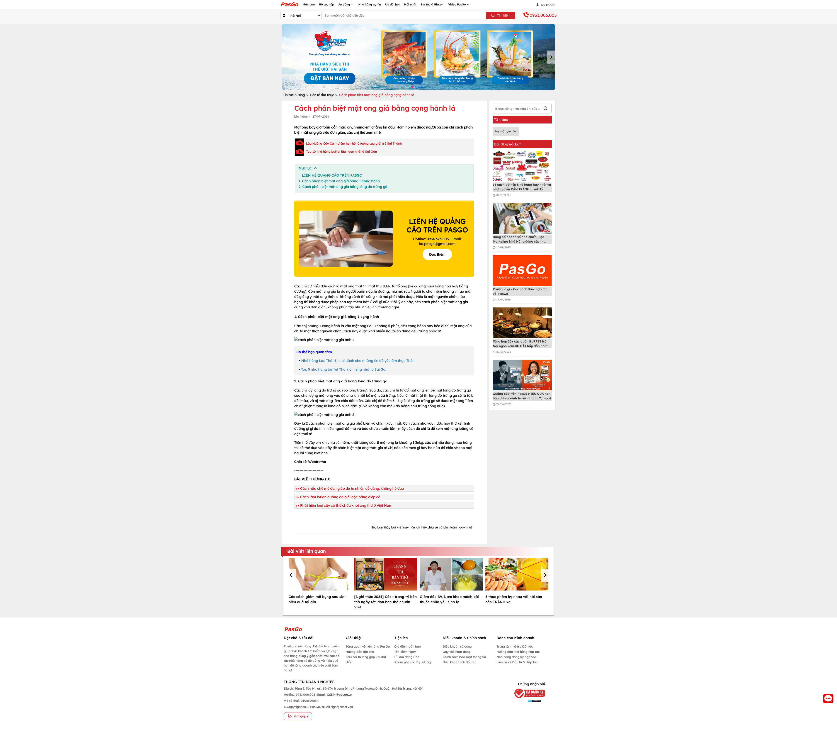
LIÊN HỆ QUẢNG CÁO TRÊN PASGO (332, 175)
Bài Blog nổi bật (507, 144)
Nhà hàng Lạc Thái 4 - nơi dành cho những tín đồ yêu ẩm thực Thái (357, 360)
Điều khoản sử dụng (457, 646)
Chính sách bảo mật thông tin (464, 657)
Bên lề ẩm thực (322, 95)
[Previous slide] (286, 57)
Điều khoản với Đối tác (459, 662)
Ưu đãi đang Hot (406, 657)
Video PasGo (457, 4)
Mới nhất (410, 4)
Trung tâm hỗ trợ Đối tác (515, 646)
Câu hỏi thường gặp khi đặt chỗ (366, 659)
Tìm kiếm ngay (405, 652)
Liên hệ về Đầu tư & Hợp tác (517, 662)
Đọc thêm (437, 254)
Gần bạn (309, 4)
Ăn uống (344, 4)
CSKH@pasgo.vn (339, 695)
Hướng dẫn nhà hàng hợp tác (518, 652)
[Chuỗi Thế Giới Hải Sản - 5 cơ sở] (418, 57)
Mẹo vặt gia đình (506, 131)
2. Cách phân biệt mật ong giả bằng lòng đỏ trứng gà (343, 186)
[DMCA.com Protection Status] (526, 700)
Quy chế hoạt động (457, 652)
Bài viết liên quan (306, 551)
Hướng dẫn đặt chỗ (360, 652)
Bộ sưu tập (326, 4)
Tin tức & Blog (431, 4)
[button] (291, 575)
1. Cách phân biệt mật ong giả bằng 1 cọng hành (339, 181)
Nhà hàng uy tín (369, 4)
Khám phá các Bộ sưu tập (413, 662)
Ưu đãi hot (392, 4)
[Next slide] (551, 57)
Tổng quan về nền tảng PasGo (368, 646)
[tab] (412, 86)
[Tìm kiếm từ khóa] (545, 109)
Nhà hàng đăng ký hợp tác (516, 657)
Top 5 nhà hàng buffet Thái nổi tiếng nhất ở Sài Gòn (344, 369)
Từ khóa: (501, 119)
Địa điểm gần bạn (407, 646)
